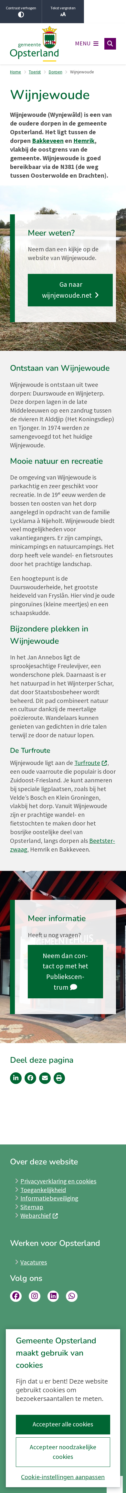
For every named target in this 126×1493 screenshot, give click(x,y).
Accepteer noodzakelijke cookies (63, 1451)
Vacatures (33, 1262)
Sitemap (31, 1207)
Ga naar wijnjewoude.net (67, 290)
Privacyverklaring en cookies (58, 1181)
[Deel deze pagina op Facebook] (30, 1078)
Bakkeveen (48, 141)
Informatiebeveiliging (49, 1198)
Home (15, 72)
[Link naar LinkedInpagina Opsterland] (53, 1296)
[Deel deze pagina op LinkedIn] (16, 1078)
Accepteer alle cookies (63, 1424)
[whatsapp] (72, 1296)
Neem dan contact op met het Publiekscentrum (65, 971)
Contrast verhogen (21, 7)
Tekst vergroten (63, 7)
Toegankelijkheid (43, 1190)
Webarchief (35, 1215)
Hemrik (84, 141)
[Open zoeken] (110, 44)
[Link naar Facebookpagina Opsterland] (16, 1296)
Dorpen (55, 72)
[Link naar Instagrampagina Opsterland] (34, 1296)
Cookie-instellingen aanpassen (63, 1477)
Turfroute (87, 763)
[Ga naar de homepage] (34, 44)
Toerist (35, 72)
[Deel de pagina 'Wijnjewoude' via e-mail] (45, 1078)
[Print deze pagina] (59, 1078)
